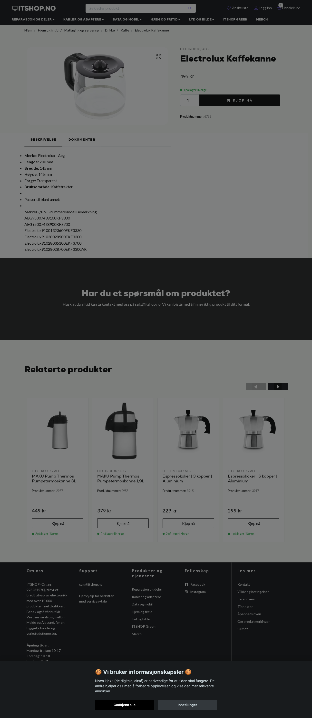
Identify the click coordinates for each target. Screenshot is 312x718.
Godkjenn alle (125, 705)
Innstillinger (187, 705)
